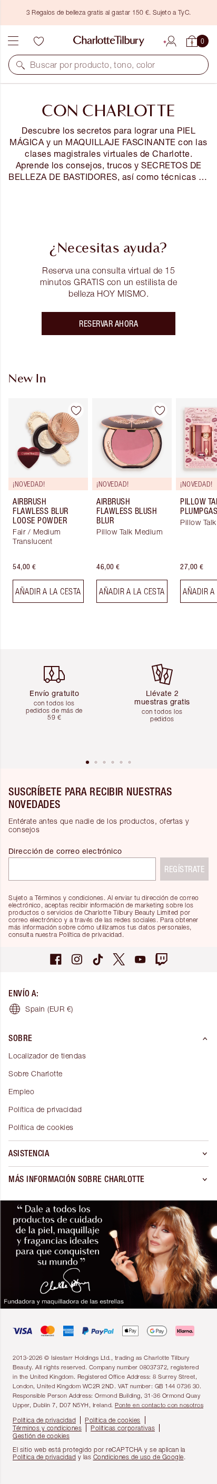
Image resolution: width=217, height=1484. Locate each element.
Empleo (21, 1091)
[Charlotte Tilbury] (108, 41)
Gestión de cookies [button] (41, 1436)
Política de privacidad (45, 1109)
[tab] (87, 762)
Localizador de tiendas (47, 1055)
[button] (20, 64)
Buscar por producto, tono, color (92, 64)
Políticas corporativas (123, 1428)
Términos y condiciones (47, 1428)
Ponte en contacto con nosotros (159, 1404)
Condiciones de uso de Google (138, 1457)
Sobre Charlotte (35, 1073)
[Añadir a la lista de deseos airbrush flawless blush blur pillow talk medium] (159, 410)
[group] (45, 504)
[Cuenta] (171, 39)
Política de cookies (41, 1127)
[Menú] (13, 41)
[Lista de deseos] (38, 41)
